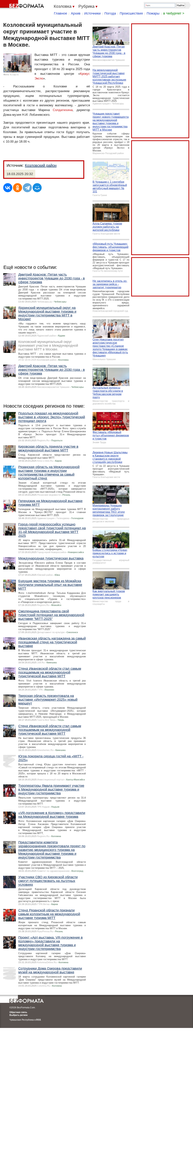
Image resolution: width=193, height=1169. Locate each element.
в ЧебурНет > (173, 13)
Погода (110, 13)
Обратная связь (18, 1012)
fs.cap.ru (14, 74)
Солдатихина (63, 110)
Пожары (153, 13)
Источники (92, 13)
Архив (75, 13)
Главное (60, 13)
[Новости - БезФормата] (22, 4)
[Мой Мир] (37, 187)
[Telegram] (27, 187)
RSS (38, 1020)
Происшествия (131, 13)
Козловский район (41, 165)
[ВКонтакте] (7, 187)
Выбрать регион (18, 1015)
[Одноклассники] (17, 187)
